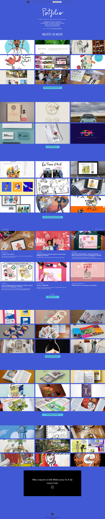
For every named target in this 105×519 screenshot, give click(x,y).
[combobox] (99, 229)
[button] (17, 47)
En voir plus (52, 144)
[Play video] (52, 487)
